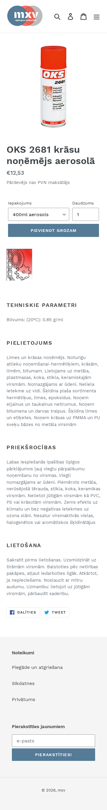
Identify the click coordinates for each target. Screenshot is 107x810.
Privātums (23, 699)
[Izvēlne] (96, 16)
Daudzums (83, 203)
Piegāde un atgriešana (37, 667)
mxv (61, 790)
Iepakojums (20, 203)
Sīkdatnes (23, 683)
